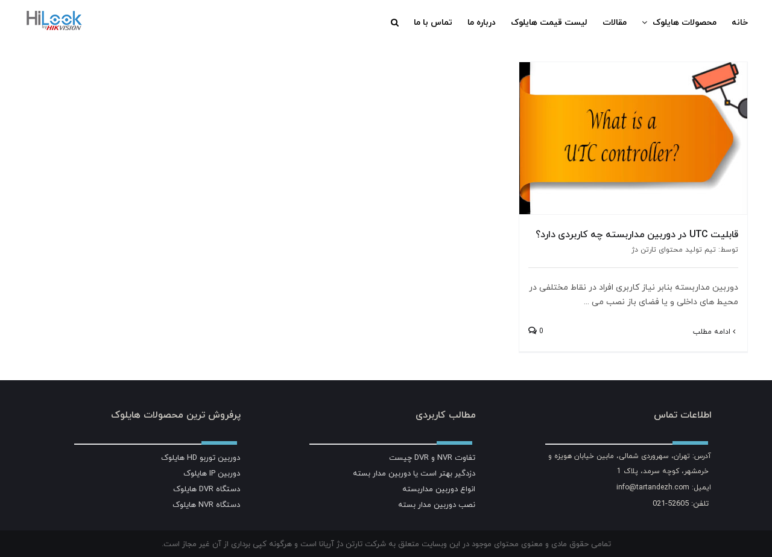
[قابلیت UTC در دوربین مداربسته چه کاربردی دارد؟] (633, 138)
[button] (395, 22)
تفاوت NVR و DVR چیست (432, 457)
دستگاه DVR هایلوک (206, 488)
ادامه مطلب (713, 331)
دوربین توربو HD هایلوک (200, 457)
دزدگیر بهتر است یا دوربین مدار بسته (414, 473)
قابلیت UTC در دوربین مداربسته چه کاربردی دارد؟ (637, 234)
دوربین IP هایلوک (211, 473)
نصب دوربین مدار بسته (436, 504)
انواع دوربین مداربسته (438, 488)
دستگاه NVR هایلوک (206, 504)
